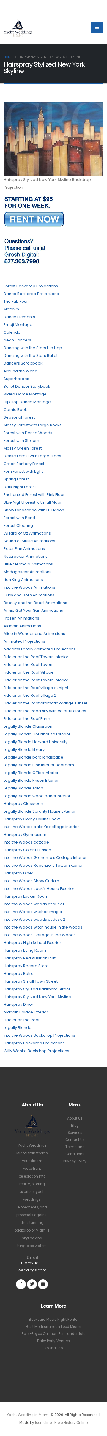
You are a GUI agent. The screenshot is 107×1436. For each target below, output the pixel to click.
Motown (11, 309)
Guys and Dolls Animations (29, 595)
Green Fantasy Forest (24, 463)
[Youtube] (43, 1284)
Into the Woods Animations (29, 587)
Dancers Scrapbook (23, 363)
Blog (75, 1125)
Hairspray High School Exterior (32, 942)
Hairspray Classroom (24, 803)
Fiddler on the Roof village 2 (30, 695)
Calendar (13, 332)
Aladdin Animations (22, 626)
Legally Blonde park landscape (33, 757)
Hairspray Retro (19, 973)
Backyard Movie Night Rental (53, 1319)
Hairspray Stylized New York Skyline (37, 997)
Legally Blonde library (24, 749)
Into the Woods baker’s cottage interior (41, 827)
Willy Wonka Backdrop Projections (36, 1051)
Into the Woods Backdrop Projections (39, 1035)
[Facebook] (21, 1284)
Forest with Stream (21, 440)
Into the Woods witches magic (33, 912)
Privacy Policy (74, 1161)
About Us (75, 1118)
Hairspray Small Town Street (31, 981)
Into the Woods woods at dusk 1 (34, 904)
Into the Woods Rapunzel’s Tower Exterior (43, 865)
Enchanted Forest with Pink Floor (34, 494)
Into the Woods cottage (26, 842)
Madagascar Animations (27, 572)
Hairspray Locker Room (26, 896)
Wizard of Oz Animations (27, 533)
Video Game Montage (25, 394)
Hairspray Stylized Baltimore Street (37, 989)
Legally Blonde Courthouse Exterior (37, 734)
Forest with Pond (19, 518)
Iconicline (43, 1422)
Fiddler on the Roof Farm (27, 718)
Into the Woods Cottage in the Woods (40, 935)
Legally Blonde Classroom (29, 726)
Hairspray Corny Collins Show (32, 819)
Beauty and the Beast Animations (35, 603)
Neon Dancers (17, 340)
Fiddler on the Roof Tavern (29, 664)
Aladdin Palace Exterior (26, 1012)
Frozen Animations (21, 618)
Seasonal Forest (19, 417)
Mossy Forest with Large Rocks (33, 425)
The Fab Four (16, 301)
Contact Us (75, 1139)
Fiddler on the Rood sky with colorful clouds (45, 711)
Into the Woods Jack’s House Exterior (39, 888)
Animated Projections (24, 641)
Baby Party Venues (53, 1341)
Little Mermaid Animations (28, 564)
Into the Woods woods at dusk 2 (34, 919)
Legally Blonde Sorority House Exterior (40, 811)
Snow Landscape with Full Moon (34, 510)
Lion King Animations (23, 579)
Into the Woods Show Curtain (31, 881)
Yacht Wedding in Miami (28, 1415)
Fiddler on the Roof (22, 1020)
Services (75, 1132)
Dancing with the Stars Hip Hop (33, 348)
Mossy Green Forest (23, 448)
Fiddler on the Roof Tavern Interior (36, 657)
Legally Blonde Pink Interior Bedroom (39, 765)
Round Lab (54, 1348)
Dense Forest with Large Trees (32, 456)
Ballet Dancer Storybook (27, 386)
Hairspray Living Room (25, 950)
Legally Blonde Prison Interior (31, 780)
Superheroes (16, 379)
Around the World (20, 371)
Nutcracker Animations (26, 556)
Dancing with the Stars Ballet (31, 355)
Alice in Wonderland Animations (34, 633)
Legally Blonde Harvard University (35, 742)
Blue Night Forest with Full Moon (33, 502)
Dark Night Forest (20, 487)
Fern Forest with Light (23, 471)
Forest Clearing (18, 525)
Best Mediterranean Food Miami (53, 1326)
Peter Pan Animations (24, 548)
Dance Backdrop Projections (31, 294)
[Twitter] (32, 1284)
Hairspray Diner (18, 873)
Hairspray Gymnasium (25, 834)
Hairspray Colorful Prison (27, 850)
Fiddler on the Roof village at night (36, 688)
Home (8, 57)
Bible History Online (71, 1422)
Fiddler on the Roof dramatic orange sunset (45, 703)
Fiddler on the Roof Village (29, 672)
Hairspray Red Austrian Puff (30, 958)
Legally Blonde (18, 1027)
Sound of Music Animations (29, 541)
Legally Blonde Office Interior (31, 772)
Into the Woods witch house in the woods (43, 927)
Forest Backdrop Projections (31, 286)
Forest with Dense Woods (28, 433)
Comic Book (15, 409)
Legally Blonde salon (23, 788)
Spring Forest (16, 479)
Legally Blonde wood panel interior (37, 796)
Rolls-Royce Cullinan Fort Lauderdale (53, 1333)
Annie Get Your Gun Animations (33, 610)
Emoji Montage (18, 324)
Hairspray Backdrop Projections (34, 1043)
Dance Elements (19, 317)
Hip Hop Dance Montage (27, 402)
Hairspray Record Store (26, 966)
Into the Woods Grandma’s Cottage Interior (45, 857)
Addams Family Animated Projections (40, 649)
